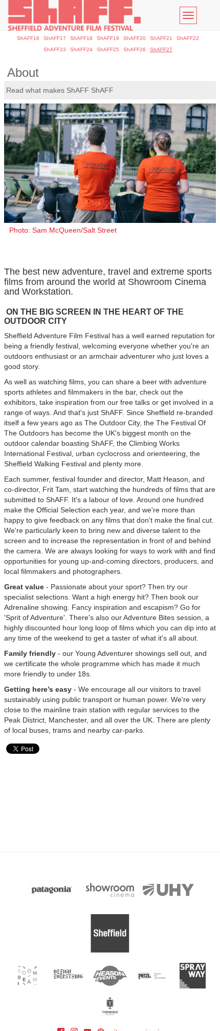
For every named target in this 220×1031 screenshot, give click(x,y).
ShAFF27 (161, 49)
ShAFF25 (108, 49)
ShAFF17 (54, 38)
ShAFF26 (134, 49)
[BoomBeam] (27, 975)
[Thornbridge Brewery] (110, 1006)
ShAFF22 (188, 38)
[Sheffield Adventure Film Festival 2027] (74, 15)
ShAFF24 (81, 49)
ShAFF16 (28, 38)
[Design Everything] (69, 975)
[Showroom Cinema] (110, 890)
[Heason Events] (110, 975)
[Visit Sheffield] (110, 933)
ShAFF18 (81, 38)
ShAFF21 (161, 38)
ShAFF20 (134, 38)
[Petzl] (151, 975)
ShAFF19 (108, 38)
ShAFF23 (54, 49)
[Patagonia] (51, 890)
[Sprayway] (192, 975)
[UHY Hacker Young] (168, 890)
